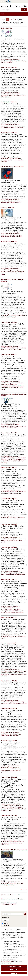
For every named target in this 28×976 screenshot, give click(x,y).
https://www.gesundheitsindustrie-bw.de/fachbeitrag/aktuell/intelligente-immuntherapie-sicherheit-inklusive (11, 201)
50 (12, 20)
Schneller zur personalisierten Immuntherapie (11, 712)
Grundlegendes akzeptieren (14, 966)
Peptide (4, 920)
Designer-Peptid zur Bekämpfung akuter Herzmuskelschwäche (13, 550)
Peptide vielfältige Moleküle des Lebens (12, 40)
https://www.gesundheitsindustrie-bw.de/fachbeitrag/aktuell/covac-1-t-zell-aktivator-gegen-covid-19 (12, 883)
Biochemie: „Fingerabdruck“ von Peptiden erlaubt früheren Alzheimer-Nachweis (12, 72)
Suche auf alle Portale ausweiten (11, 895)
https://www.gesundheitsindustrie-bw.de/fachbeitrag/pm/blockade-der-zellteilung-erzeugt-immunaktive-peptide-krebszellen (12, 159)
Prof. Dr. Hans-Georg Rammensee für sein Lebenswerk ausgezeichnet (13, 684)
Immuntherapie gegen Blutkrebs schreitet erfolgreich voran (12, 325)
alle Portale (6, 925)
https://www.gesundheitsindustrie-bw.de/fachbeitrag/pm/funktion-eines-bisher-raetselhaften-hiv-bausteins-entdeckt (13, 491)
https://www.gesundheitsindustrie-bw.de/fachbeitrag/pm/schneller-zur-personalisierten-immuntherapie (11, 734)
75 (15, 20)
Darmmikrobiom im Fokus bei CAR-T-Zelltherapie (12, 293)
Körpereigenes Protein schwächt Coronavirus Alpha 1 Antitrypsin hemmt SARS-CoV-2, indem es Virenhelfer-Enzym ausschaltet (12, 648)
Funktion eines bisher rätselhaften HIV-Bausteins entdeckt (13, 471)
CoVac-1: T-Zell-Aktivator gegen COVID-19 (12, 861)
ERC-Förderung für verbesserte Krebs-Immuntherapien (12, 501)
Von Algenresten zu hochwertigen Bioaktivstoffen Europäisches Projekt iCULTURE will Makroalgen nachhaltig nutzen (13, 247)
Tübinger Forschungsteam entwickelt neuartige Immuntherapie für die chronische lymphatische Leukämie (13, 746)
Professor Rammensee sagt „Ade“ (13, 620)
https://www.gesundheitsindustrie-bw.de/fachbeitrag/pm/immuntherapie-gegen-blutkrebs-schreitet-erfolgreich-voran (13, 347)
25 (8, 20)
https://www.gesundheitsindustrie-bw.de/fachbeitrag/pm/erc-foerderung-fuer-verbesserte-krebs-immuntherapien (13, 517)
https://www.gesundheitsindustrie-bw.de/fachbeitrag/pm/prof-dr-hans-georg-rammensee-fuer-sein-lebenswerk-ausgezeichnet (14, 701)
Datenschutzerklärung (7, 961)
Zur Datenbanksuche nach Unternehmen (13, 899)
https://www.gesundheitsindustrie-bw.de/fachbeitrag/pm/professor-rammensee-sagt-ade (13, 636)
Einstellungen (14, 973)
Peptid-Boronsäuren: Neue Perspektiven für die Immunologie (13, 105)
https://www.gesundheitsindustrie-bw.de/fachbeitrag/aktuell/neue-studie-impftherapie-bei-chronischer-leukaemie (11, 235)
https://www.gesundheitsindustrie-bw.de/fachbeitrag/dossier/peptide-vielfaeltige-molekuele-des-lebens (14, 61)
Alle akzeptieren (14, 969)
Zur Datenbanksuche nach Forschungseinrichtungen (9, 903)
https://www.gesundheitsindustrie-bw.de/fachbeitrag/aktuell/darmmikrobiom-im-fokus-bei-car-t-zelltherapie (14, 315)
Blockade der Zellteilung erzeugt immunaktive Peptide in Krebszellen (14, 136)
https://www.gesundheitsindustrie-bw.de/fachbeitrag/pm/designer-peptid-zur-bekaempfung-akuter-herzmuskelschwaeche (13, 573)
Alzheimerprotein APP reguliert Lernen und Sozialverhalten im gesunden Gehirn (12, 528)
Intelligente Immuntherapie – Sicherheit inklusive (11, 182)
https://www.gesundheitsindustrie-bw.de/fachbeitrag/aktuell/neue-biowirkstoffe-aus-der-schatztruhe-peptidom (13, 426)
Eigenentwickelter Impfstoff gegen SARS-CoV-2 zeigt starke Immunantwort (13, 820)
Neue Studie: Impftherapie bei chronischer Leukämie (11, 219)
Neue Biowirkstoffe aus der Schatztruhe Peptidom (10, 405)
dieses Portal (6, 923)
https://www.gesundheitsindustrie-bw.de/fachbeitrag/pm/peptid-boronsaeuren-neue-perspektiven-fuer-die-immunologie (13, 126)
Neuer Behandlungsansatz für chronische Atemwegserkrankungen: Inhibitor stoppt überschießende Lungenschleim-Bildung (14, 585)
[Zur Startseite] (14, 6)
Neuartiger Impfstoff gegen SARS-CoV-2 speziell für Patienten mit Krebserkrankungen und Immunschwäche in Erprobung (13, 438)
